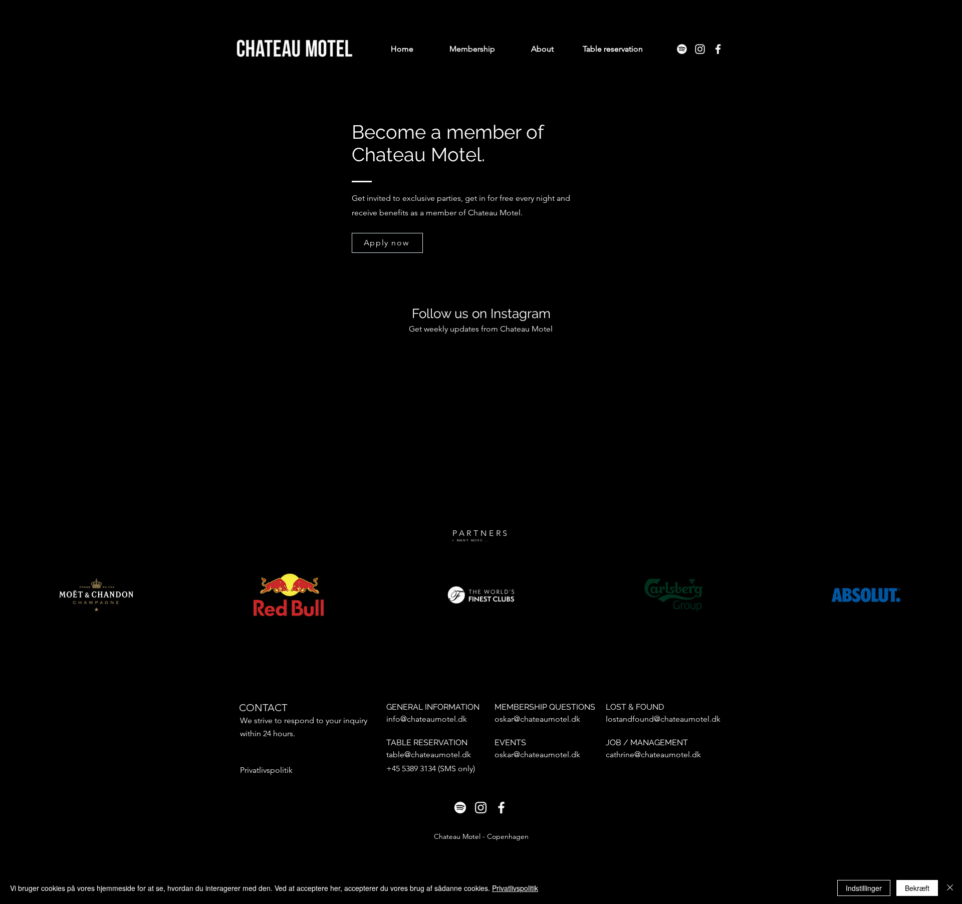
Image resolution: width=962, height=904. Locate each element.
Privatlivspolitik (515, 888)
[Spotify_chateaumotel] (681, 49)
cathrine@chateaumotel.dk (653, 754)
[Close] (950, 888)
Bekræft (917, 888)
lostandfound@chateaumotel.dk (663, 719)
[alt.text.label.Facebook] (718, 49)
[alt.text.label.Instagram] (699, 49)
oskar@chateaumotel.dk (537, 719)
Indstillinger (864, 888)
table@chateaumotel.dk (428, 754)
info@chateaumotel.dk (426, 719)
